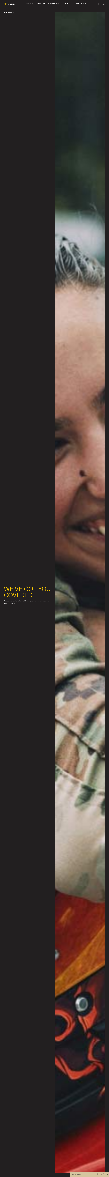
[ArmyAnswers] (107, 1174)
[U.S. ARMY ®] (11, 4)
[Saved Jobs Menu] (99, 3)
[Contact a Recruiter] (100, 1174)
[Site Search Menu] (104, 3)
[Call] (104, 1174)
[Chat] (97, 1174)
